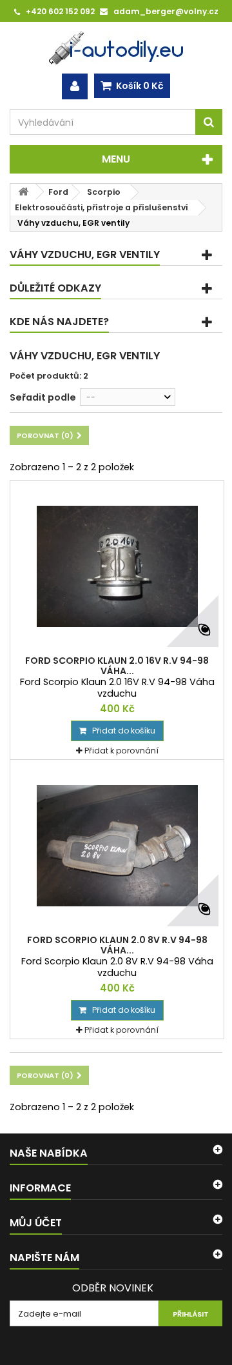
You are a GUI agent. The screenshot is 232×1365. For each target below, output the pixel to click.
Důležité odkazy (55, 288)
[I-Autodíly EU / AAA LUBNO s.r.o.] (116, 48)
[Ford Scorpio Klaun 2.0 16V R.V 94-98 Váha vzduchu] (116, 566)
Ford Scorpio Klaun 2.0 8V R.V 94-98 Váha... (117, 945)
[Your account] (75, 86)
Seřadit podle (43, 397)
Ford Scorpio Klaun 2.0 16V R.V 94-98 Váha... (117, 665)
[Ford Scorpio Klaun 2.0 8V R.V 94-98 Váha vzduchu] (116, 845)
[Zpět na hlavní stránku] (23, 192)
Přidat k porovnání (121, 750)
